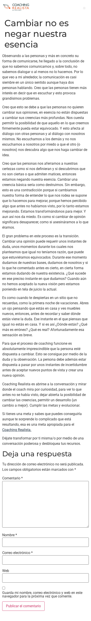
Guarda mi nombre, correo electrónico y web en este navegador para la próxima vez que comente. (42, 594)
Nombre (9, 535)
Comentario (12, 478)
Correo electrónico (17, 553)
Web (5, 571)
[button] (84, 8)
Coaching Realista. (16, 430)
